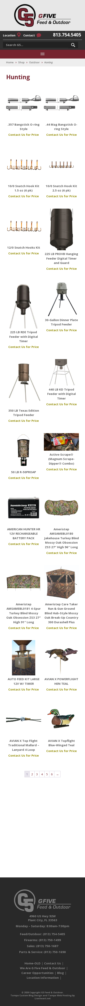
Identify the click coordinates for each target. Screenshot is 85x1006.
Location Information (43, 978)
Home (10, 62)
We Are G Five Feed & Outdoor (42, 968)
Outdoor (34, 62)
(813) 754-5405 (54, 934)
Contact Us (52, 963)
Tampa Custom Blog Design (26, 995)
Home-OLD (33, 963)
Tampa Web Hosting (60, 995)
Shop (21, 62)
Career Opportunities (37, 973)
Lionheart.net (43, 998)
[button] (73, 45)
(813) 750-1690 (55, 952)
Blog (60, 973)
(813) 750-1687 (47, 946)
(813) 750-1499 (50, 940)
